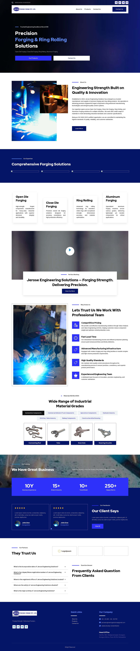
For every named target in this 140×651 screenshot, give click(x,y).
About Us (79, 9)
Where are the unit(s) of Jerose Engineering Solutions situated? (36, 585)
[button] (48, 528)
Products (88, 9)
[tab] (33, 413)
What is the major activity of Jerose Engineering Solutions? (34, 591)
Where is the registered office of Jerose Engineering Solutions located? (39, 579)
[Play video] (70, 251)
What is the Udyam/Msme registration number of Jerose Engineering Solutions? (37, 573)
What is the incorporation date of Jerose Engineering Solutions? (36, 567)
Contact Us (97, 9)
